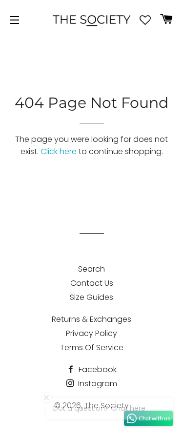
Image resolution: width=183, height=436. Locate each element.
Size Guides (91, 297)
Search (91, 269)
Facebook (97, 369)
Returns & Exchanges (91, 319)
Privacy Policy (91, 333)
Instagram (96, 383)
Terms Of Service (91, 347)
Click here (59, 151)
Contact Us (91, 283)
